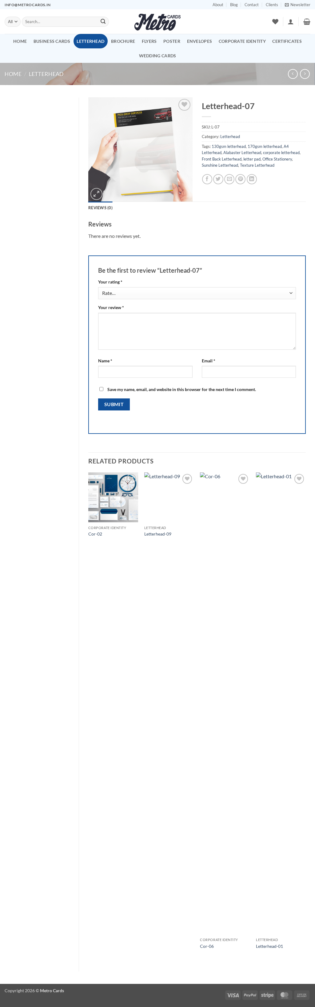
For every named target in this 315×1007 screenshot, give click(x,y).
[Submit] (103, 22)
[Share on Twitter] (218, 179)
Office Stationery (277, 159)
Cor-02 (95, 533)
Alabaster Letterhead (242, 152)
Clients (272, 4)
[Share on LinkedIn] (252, 179)
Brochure (123, 41)
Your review (111, 307)
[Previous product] (304, 74)
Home (20, 41)
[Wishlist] (275, 21)
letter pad (252, 159)
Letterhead (90, 41)
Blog (234, 4)
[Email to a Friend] (229, 179)
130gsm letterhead (229, 146)
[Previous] (88, 717)
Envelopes (199, 41)
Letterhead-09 (157, 533)
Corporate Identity (242, 41)
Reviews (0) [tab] (100, 207)
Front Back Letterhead (221, 159)
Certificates (286, 41)
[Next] (305, 717)
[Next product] (292, 74)
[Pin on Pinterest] (240, 179)
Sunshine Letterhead (220, 165)
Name (105, 360)
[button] (297, 4)
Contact (252, 4)
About (218, 4)
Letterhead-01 (269, 946)
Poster (171, 41)
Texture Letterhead (257, 165)
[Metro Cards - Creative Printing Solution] (157, 21)
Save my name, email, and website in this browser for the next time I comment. (181, 389)
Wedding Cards (157, 55)
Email (208, 360)
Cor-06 (207, 946)
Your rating (110, 281)
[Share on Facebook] (207, 179)
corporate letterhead (281, 152)
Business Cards (52, 41)
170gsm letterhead (265, 146)
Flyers (149, 41)
